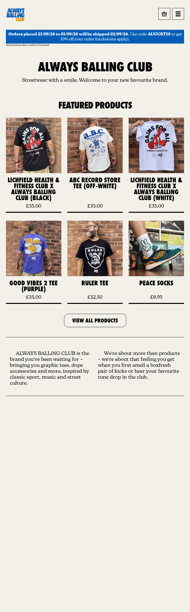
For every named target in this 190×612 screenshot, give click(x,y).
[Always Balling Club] (16, 15)
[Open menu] (178, 14)
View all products (95, 320)
